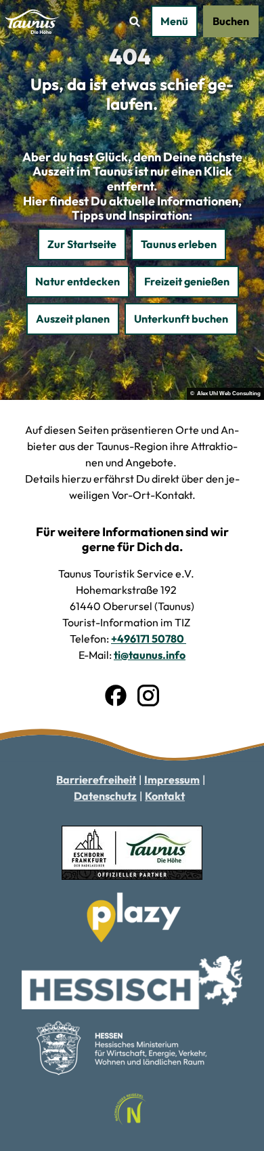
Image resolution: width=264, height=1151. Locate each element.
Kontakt (165, 796)
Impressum (172, 779)
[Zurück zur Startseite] (32, 21)
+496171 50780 (148, 638)
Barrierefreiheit (96, 779)
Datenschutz (105, 796)
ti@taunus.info (149, 655)
